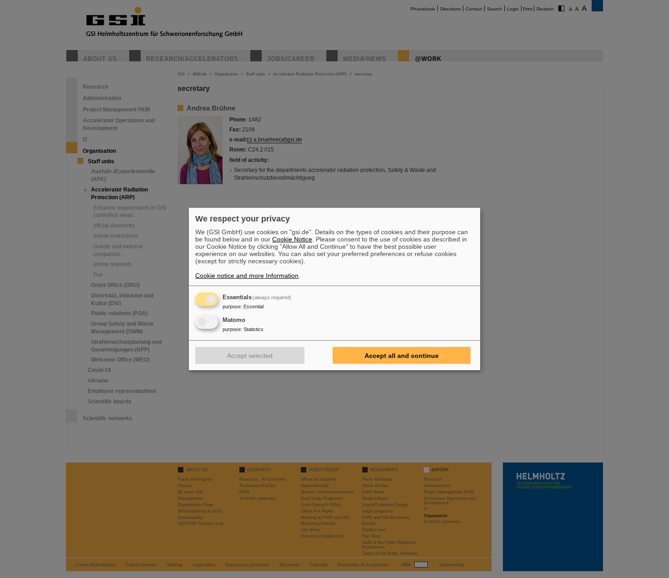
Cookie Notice (292, 239)
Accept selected (250, 355)
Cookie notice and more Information (247, 275)
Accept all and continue (402, 355)
